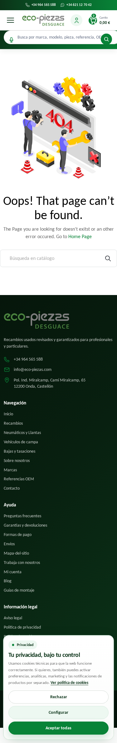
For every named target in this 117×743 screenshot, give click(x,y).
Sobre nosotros (17, 460)
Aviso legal (13, 618)
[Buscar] (106, 39)
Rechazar (58, 696)
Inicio (8, 414)
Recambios (13, 423)
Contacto (12, 488)
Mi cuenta (13, 572)
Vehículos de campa (21, 442)
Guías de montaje (19, 590)
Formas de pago (18, 534)
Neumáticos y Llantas (22, 432)
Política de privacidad (22, 627)
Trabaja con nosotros (22, 562)
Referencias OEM (19, 479)
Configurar (58, 712)
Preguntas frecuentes (22, 516)
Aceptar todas (58, 728)
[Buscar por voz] (11, 40)
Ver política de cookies (69, 682)
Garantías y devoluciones (25, 525)
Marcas (10, 470)
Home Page (80, 236)
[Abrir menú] (10, 20)
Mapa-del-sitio (16, 553)
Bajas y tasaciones (19, 451)
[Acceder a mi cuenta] (76, 20)
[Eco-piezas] (43, 20)
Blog (8, 581)
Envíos (9, 544)
